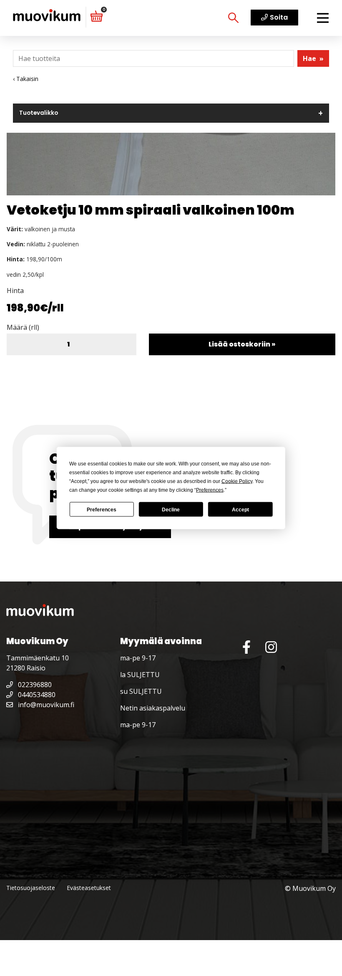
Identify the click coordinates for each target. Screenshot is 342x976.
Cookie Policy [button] (236, 481)
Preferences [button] (210, 490)
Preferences (101, 509)
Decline (171, 509)
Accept (240, 509)
